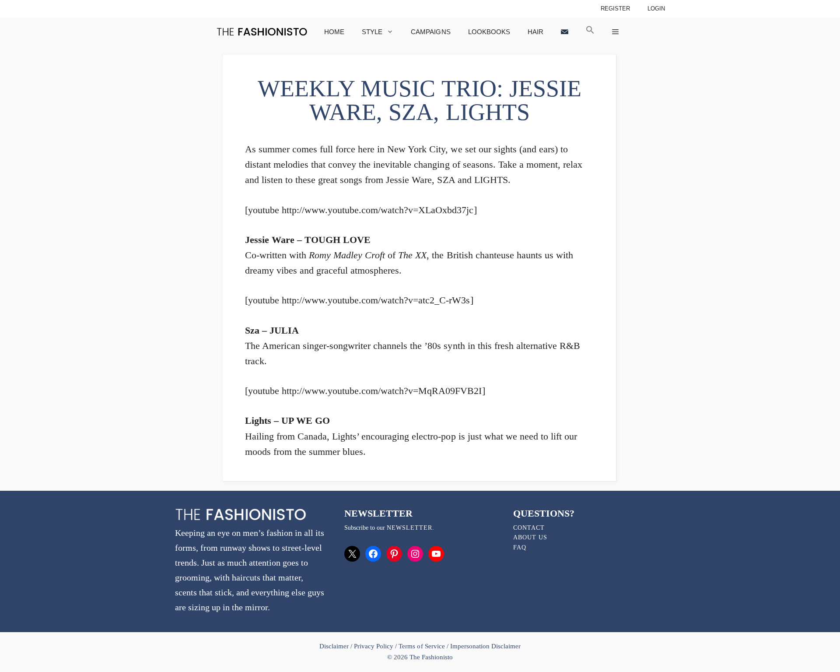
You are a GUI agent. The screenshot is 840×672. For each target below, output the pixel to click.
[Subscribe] (564, 32)
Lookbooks (489, 31)
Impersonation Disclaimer (485, 646)
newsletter (409, 527)
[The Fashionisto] (262, 32)
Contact (529, 527)
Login (656, 8)
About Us (530, 537)
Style (372, 31)
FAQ (519, 547)
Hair (535, 31)
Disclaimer (334, 646)
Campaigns (430, 31)
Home (334, 31)
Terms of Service (421, 646)
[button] (590, 32)
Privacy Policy (373, 646)
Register (615, 8)
